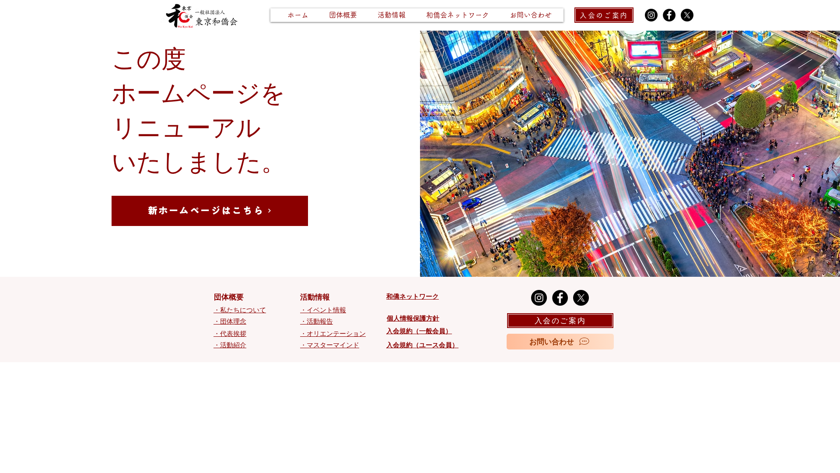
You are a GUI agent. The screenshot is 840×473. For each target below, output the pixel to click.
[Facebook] (669, 15)
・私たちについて (240, 310)
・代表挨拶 (230, 333)
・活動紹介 (230, 345)
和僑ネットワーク (412, 296)
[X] (687, 15)
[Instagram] (651, 15)
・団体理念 (230, 321)
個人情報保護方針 (413, 318)
